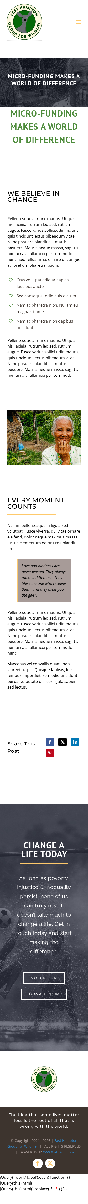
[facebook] (38, 1163)
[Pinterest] (49, 752)
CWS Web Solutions (59, 1152)
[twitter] (50, 1163)
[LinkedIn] (75, 742)
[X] (62, 742)
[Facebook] (49, 742)
